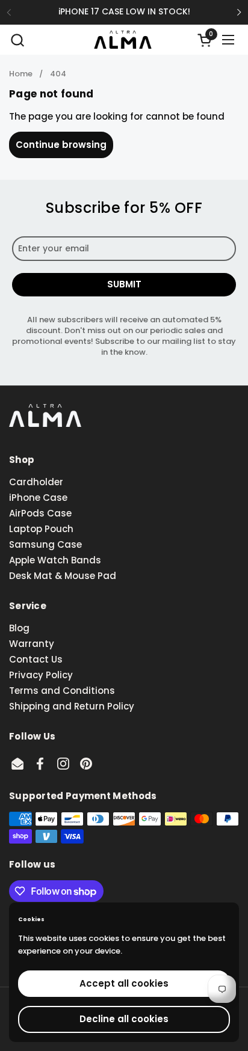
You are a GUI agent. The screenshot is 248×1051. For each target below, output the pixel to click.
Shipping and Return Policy (71, 706)
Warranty (31, 643)
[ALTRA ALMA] (122, 40)
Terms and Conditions (62, 690)
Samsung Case (45, 544)
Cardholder (36, 482)
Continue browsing (61, 144)
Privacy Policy (41, 675)
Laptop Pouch (41, 528)
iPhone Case (38, 497)
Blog (19, 628)
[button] (17, 39)
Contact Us (36, 659)
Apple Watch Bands (55, 560)
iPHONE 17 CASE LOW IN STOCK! (124, 11)
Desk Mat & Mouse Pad (62, 575)
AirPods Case (40, 513)
